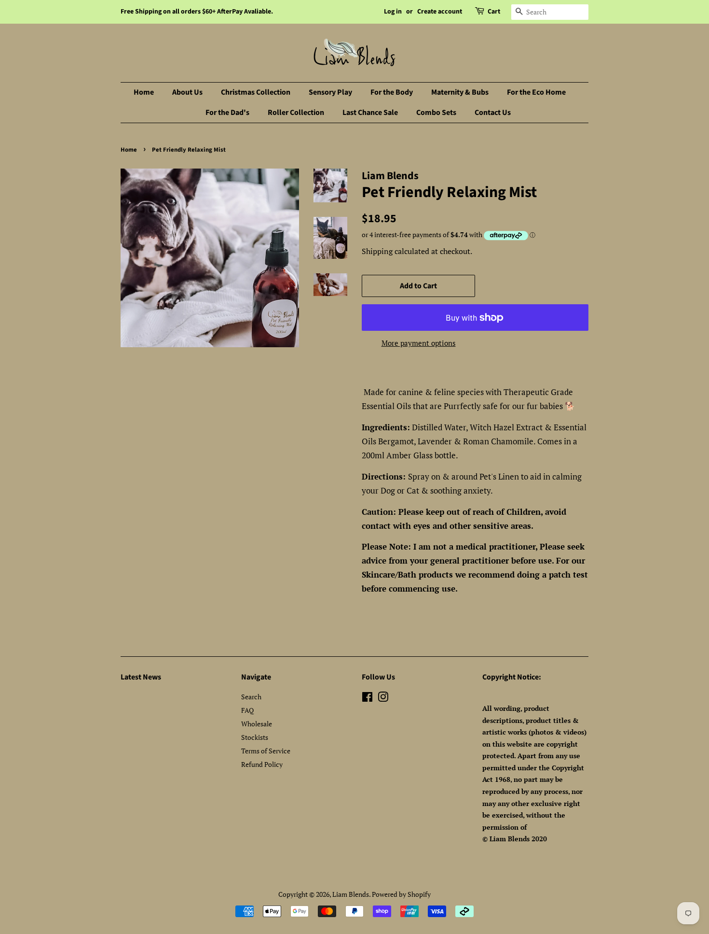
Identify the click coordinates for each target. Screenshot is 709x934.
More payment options (419, 343)
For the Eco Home (536, 92)
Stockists (254, 737)
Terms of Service (265, 750)
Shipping (377, 251)
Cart (494, 11)
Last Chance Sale (370, 112)
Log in (393, 11)
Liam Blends (350, 894)
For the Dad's (227, 112)
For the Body (391, 92)
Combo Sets (436, 112)
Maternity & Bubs (460, 92)
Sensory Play (330, 92)
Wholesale (256, 723)
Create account (439, 11)
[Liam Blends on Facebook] (367, 698)
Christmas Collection (255, 92)
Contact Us (493, 112)
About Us (187, 92)
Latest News (141, 677)
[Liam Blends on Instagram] (383, 698)
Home (144, 92)
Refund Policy (262, 764)
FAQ (247, 710)
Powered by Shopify (401, 894)
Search (251, 696)
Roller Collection (296, 112)
